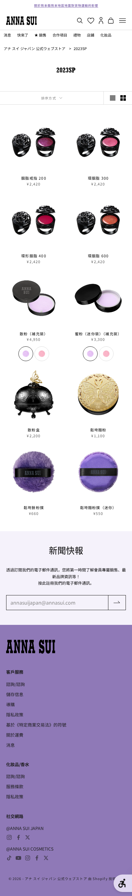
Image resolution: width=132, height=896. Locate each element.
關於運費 (14, 735)
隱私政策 (14, 714)
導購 (10, 704)
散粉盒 (34, 429)
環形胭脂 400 (33, 255)
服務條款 (14, 786)
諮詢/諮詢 (15, 684)
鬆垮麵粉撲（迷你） (98, 507)
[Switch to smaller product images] (123, 98)
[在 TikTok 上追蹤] (9, 858)
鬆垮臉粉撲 (34, 507)
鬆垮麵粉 (98, 429)
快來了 (22, 34)
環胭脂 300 (98, 178)
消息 (7, 34)
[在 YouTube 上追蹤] (18, 858)
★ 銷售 (40, 34)
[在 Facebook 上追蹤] (18, 837)
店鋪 (90, 34)
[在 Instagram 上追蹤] (9, 837)
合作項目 (59, 34)
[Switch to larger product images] (112, 98)
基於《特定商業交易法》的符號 (36, 725)
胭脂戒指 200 (33, 178)
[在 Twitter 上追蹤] (28, 837)
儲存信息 (14, 694)
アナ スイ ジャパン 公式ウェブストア (34, 48)
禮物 (77, 34)
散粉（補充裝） (34, 333)
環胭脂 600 (98, 255)
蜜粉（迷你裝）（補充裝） (98, 333)
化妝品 (105, 34)
